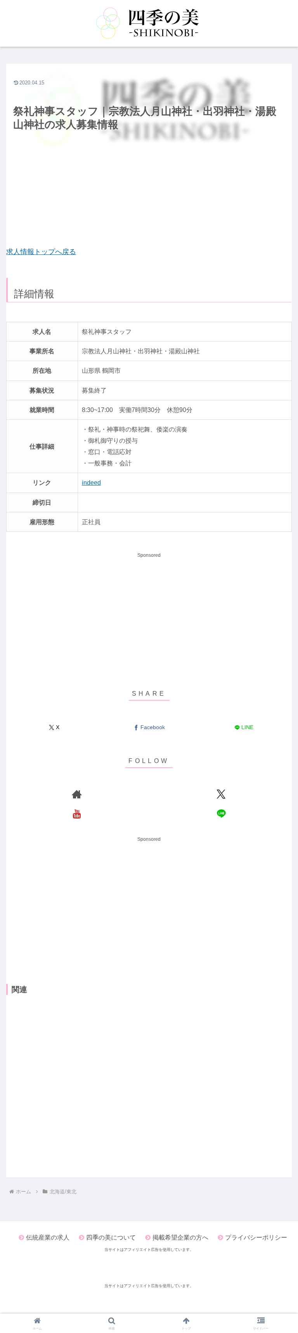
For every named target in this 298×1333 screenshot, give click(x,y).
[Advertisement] (149, 189)
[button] (275, 1010)
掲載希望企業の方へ (180, 1237)
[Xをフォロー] (221, 794)
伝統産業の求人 (47, 1237)
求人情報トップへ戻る (41, 252)
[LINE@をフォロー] (221, 813)
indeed (91, 482)
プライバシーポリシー (256, 1237)
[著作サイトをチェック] (76, 794)
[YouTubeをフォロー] (76, 813)
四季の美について (111, 1237)
